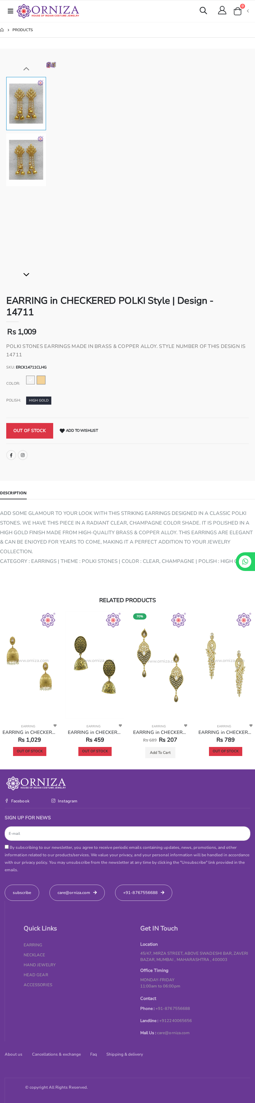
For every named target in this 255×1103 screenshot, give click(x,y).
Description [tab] (13, 493)
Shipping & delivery (124, 1054)
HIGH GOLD (39, 400)
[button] (203, 12)
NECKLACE (34, 955)
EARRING (28, 726)
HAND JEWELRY (40, 965)
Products (22, 29)
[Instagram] (23, 455)
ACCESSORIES (38, 985)
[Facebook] (11, 455)
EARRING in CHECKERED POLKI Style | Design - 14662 (95, 732)
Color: (13, 383)
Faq (93, 1054)
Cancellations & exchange (56, 1054)
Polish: (13, 400)
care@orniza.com (173, 1033)
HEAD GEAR (36, 975)
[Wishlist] (55, 725)
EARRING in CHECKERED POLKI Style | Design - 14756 (29, 732)
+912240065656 (175, 1021)
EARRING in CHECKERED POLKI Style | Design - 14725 (160, 732)
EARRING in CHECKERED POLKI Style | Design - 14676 (225, 732)
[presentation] (55, 65)
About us (14, 1054)
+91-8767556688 (140, 893)
